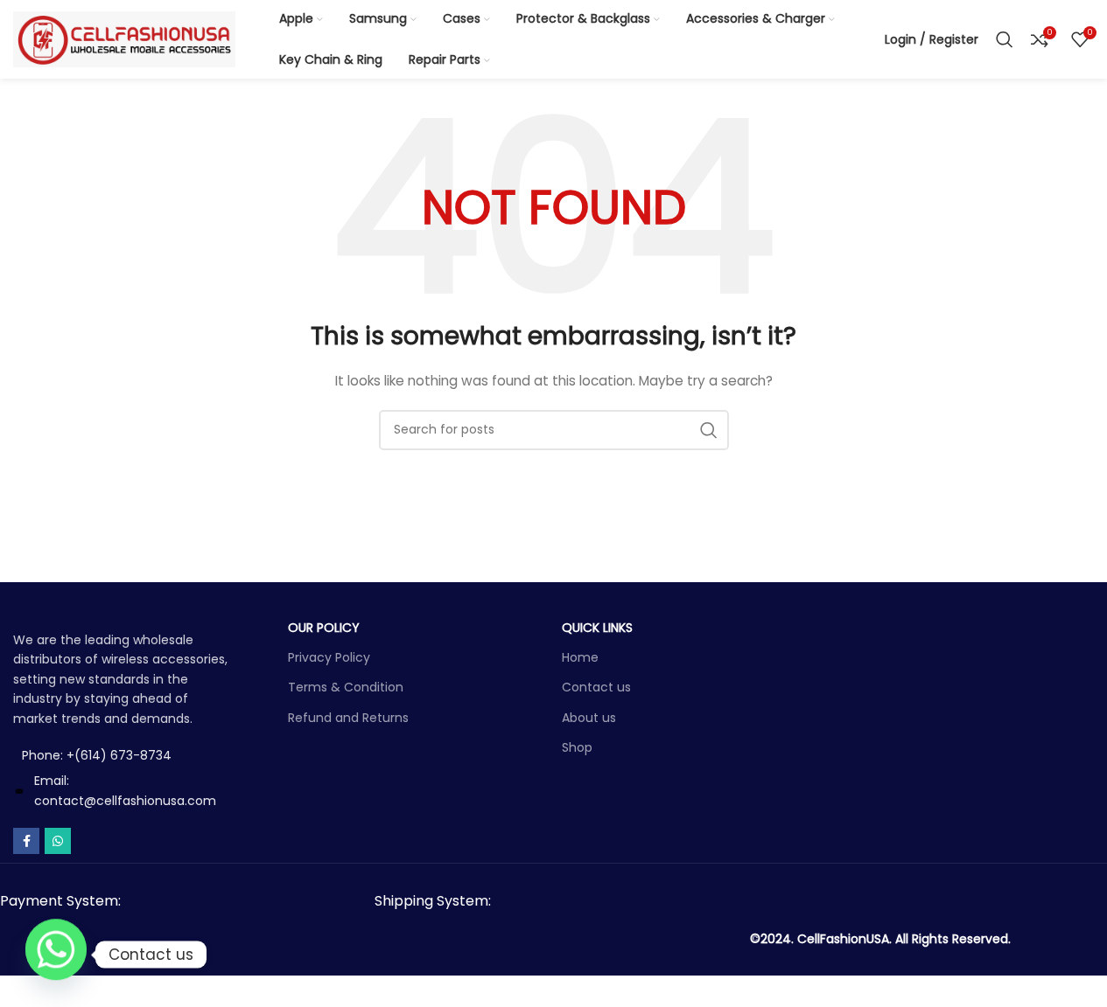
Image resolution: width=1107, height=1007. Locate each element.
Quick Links (597, 627)
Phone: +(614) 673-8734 (97, 755)
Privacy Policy (329, 657)
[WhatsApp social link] (58, 841)
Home (580, 657)
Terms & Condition (345, 687)
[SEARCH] (709, 430)
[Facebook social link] (26, 841)
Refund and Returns (348, 717)
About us (589, 717)
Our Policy (324, 627)
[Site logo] (124, 38)
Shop (577, 747)
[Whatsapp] (56, 954)
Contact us (596, 687)
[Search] (1004, 39)
